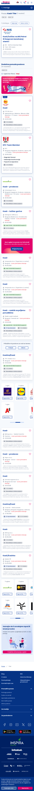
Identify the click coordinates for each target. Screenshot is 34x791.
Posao (3, 666)
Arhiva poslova (5, 704)
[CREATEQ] (21, 607)
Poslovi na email (6, 695)
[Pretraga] (21, 2)
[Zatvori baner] (30, 78)
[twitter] (23, 725)
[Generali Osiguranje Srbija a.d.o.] (21, 392)
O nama (4, 677)
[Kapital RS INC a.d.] (21, 588)
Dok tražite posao (6, 701)
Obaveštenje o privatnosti (25, 681)
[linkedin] (29, 725)
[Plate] (24, 2)
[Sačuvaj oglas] (30, 29)
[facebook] (4, 725)
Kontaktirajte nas (7, 683)
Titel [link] (10, 666)
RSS (21, 674)
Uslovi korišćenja (25, 677)
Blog (2, 674)
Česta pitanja (5, 680)
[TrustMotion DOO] (7, 607)
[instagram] (11, 725)
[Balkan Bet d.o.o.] (7, 588)
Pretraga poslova (6, 692)
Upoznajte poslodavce (8, 698)
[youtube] (17, 725)
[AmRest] (21, 411)
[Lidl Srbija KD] (7, 392)
